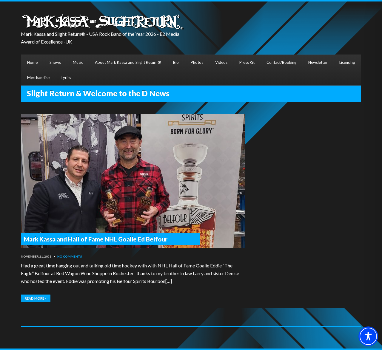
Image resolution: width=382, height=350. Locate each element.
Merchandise (38, 77)
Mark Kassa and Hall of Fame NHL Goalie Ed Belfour (95, 239)
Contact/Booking (281, 62)
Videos (221, 62)
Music (78, 62)
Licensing (347, 62)
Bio (176, 62)
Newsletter (317, 62)
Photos (197, 62)
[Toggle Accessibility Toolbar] (368, 336)
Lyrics (66, 77)
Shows (55, 62)
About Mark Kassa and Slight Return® (128, 62)
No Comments (69, 256)
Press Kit (247, 62)
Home (32, 62)
